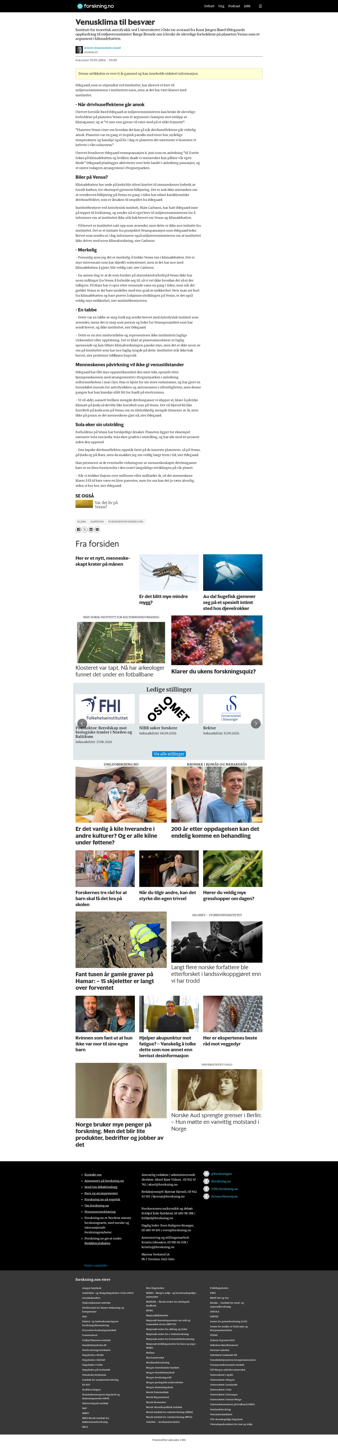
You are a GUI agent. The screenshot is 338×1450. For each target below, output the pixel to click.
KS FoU (86, 1384)
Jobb (247, 6)
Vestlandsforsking (220, 1409)
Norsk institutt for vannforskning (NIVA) (169, 1417)
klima (81, 521)
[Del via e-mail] (97, 529)
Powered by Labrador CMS (169, 1440)
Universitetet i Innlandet (223, 1384)
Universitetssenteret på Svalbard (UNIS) (232, 1404)
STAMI (214, 1335)
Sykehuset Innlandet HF (223, 1355)
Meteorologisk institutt (95, 1403)
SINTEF (214, 1316)
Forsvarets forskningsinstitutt (99, 1330)
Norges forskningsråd (158, 1377)
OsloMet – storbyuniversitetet (163, 1421)
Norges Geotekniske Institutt (162, 1367)
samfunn (97, 521)
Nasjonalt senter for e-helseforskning (167, 1334)
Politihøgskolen (219, 1288)
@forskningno (221, 1173)
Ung (221, 6)
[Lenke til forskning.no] (136, 4)
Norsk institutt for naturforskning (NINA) (169, 1412)
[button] (82, 723)
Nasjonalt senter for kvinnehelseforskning (170, 1339)
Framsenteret (90, 1335)
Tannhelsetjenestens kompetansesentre (233, 1359)
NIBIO (85, 1413)
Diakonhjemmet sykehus (96, 1302)
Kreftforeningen (91, 1389)
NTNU (149, 1310)
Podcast (234, 6)
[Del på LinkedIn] (91, 529)
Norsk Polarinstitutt (157, 1392)
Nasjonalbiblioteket (157, 1315)
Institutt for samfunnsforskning (100, 1379)
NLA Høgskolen (155, 1288)
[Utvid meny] (260, 6)
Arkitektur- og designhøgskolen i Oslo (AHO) (108, 1292)
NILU (85, 1426)
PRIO (213, 1292)
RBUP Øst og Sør (219, 1297)
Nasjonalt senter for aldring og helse (166, 1329)
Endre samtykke (96, 1265)
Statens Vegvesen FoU (222, 1340)
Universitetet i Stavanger (224, 1394)
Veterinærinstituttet (221, 1414)
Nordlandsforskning (158, 1362)
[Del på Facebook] (78, 529)
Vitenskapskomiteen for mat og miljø (231, 1424)
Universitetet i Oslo (220, 1389)
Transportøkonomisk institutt (227, 1364)
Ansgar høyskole (91, 1288)
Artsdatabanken (91, 1297)
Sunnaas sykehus (219, 1350)
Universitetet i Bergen (222, 1379)
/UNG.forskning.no (224, 1189)
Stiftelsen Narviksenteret (224, 1345)
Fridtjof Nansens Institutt (96, 1340)
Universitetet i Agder (221, 1374)
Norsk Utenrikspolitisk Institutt (164, 1407)
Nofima (150, 1352)
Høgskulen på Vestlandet (96, 1369)
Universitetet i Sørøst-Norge (226, 1399)
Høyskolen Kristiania (94, 1374)
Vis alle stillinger (169, 754)
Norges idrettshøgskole (159, 1387)
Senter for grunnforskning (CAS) (228, 1321)
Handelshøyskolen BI (94, 1345)
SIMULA (214, 1311)
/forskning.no (221, 1181)
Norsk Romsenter (156, 1402)
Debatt (209, 6)
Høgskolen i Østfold (93, 1359)
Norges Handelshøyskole (160, 1372)
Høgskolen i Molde (93, 1355)
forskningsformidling (125, 521)
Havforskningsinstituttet (96, 1350)
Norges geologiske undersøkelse (164, 1382)
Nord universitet (155, 1357)
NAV (84, 1408)
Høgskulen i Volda (92, 1364)
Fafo (84, 1316)
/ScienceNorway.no (224, 1196)
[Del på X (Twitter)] (84, 529)
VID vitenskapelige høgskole (226, 1419)
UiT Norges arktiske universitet (227, 1369)
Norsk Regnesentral (157, 1397)
